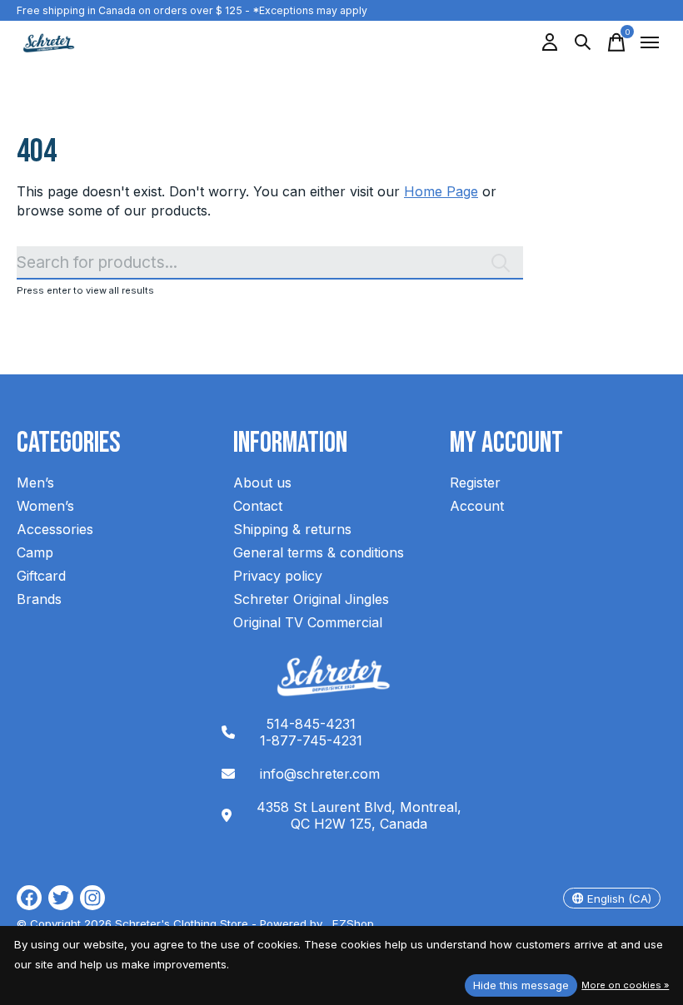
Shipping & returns (292, 529)
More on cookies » (625, 985)
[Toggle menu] (649, 42)
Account (477, 506)
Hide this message (521, 985)
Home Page (441, 191)
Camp (35, 552)
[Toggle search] (583, 42)
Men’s (35, 482)
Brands (39, 599)
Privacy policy (277, 575)
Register (475, 482)
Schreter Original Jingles (311, 599)
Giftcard (41, 575)
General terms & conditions (318, 552)
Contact (257, 506)
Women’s (45, 506)
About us (262, 482)
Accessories (55, 529)
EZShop (350, 923)
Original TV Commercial (307, 622)
